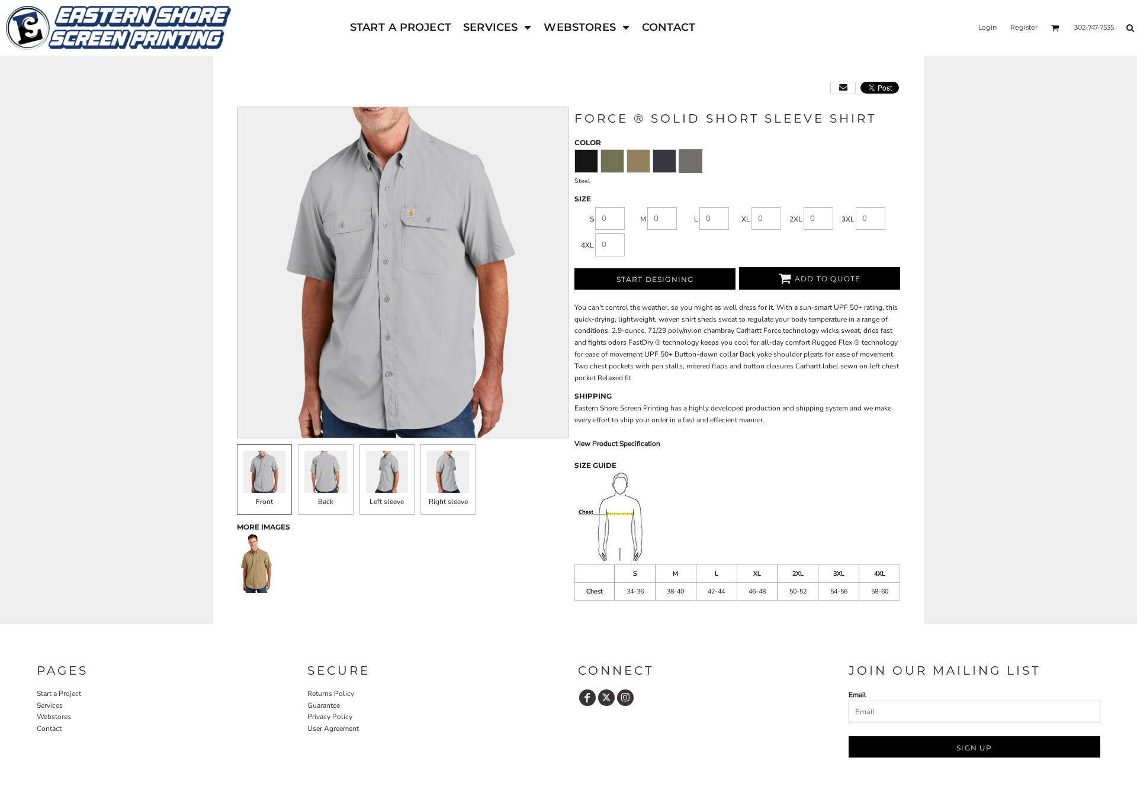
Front (264, 501)
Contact (49, 728)
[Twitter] (606, 697)
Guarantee (323, 705)
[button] (497, 27)
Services (50, 705)
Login (987, 27)
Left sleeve (387, 501)
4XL (587, 245)
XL (745, 219)
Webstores (54, 716)
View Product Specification (617, 443)
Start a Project (59, 693)
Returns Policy (330, 693)
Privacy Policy (329, 716)
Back (325, 501)
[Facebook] (587, 697)
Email (857, 694)
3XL (848, 219)
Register (1024, 27)
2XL (795, 219)
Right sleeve (448, 501)
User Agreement (333, 728)
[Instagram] (625, 697)
